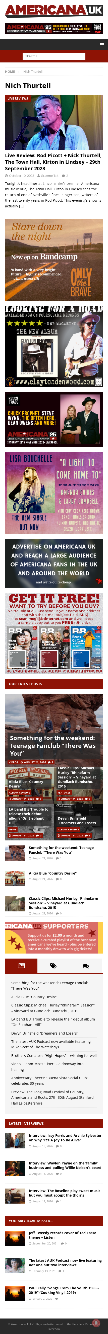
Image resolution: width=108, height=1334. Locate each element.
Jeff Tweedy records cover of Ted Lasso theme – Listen (62, 1235)
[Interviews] (15, 1140)
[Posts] (21, 966)
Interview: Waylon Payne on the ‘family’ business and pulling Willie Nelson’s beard (65, 1165)
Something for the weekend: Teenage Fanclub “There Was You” (53, 745)
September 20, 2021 (45, 1243)
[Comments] (86, 966)
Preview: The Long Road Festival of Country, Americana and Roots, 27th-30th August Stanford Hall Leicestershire (52, 1097)
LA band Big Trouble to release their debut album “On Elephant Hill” (28, 816)
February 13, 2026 (43, 1271)
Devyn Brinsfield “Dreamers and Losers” (77, 820)
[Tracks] (15, 1238)
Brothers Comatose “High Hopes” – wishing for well (54, 1055)
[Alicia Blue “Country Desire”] (15, 878)
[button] (101, 44)
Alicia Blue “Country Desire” (26, 784)
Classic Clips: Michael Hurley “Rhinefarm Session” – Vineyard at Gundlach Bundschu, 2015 (77, 777)
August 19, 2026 (42, 1146)
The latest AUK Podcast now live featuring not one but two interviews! (65, 1262)
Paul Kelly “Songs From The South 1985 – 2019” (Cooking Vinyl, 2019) (64, 1290)
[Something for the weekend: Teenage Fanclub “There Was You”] (54, 730)
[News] (15, 1265)
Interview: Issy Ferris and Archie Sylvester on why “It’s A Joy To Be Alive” (65, 1137)
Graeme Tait (50, 175)
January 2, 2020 (42, 1298)
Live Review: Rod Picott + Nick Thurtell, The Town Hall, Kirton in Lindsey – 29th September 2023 (53, 162)
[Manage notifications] (96, 1323)
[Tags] (53, 966)
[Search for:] (54, 55)
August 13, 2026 (42, 1173)
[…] (21, 206)
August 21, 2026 (35, 762)
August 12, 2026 (42, 1201)
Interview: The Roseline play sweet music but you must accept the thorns (64, 1193)
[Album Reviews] (15, 1293)
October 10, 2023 (21, 175)
